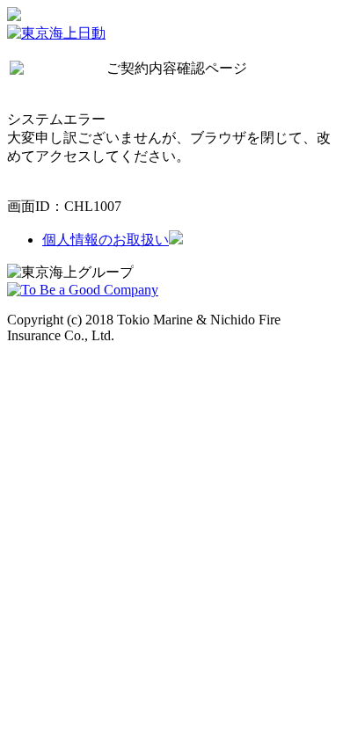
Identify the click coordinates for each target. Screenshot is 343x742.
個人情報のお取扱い (105, 239)
